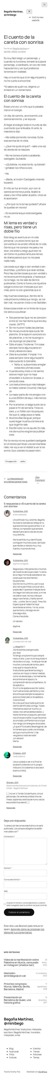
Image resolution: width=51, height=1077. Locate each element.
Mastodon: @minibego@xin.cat (15, 974)
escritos (7, 51)
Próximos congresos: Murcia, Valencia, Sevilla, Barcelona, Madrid (17, 987)
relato (22, 461)
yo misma (22, 51)
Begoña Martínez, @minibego (13, 13)
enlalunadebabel (20, 514)
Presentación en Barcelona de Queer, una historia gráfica (17, 1000)
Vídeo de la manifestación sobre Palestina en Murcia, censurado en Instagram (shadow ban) (21, 962)
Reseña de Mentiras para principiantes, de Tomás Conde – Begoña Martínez (26, 786)
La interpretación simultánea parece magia (15, 480)
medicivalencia (19, 756)
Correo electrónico (12, 879)
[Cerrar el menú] (29, 11)
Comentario (9, 836)
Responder (17, 554)
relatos (14, 51)
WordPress (42, 1071)
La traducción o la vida (22, 641)
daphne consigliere (20, 563)
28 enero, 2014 (12, 782)
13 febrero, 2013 (19, 753)
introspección (11, 461)
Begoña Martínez (20, 48)
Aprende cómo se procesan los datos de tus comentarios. (24, 931)
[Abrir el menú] (44, 5)
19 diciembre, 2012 (20, 638)
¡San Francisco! (40, 479)
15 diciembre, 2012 (20, 511)
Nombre (8, 868)
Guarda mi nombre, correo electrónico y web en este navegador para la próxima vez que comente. (27, 904)
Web (6, 891)
